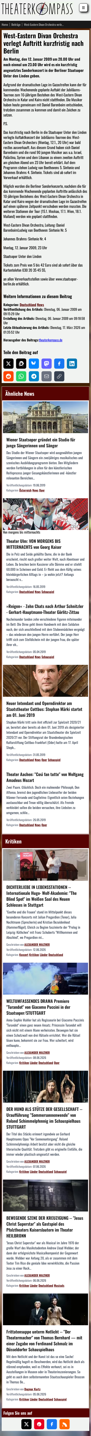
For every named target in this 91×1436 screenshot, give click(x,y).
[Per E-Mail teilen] (46, 376)
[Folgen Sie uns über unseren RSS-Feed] (64, 1424)
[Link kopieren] (59, 376)
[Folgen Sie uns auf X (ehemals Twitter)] (26, 1424)
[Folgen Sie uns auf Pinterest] (39, 1424)
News (40, 304)
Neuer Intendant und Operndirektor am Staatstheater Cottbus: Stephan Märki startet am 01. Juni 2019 (44, 709)
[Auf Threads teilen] (21, 364)
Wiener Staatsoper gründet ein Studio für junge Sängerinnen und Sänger (40, 442)
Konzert (23, 954)
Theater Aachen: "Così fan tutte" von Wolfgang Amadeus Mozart (45, 777)
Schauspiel (47, 591)
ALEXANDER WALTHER (37, 944)
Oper (42, 490)
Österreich (25, 490)
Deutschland (28, 304)
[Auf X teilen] (8, 364)
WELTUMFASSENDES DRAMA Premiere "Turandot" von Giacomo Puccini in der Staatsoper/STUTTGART (38, 1007)
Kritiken (34, 954)
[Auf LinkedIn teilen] (72, 364)
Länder (44, 954)
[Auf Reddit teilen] (8, 376)
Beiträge (16, 24)
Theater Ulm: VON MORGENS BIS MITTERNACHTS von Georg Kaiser (33, 544)
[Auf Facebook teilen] (59, 364)
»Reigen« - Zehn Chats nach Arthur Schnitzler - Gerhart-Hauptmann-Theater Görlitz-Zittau (44, 609)
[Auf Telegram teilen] (34, 376)
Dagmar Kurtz (32, 1389)
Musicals (59, 1285)
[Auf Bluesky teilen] (34, 364)
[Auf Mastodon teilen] (46, 364)
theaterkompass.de (50, 339)
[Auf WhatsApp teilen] (21, 376)
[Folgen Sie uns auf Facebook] (52, 1424)
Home (5, 24)
